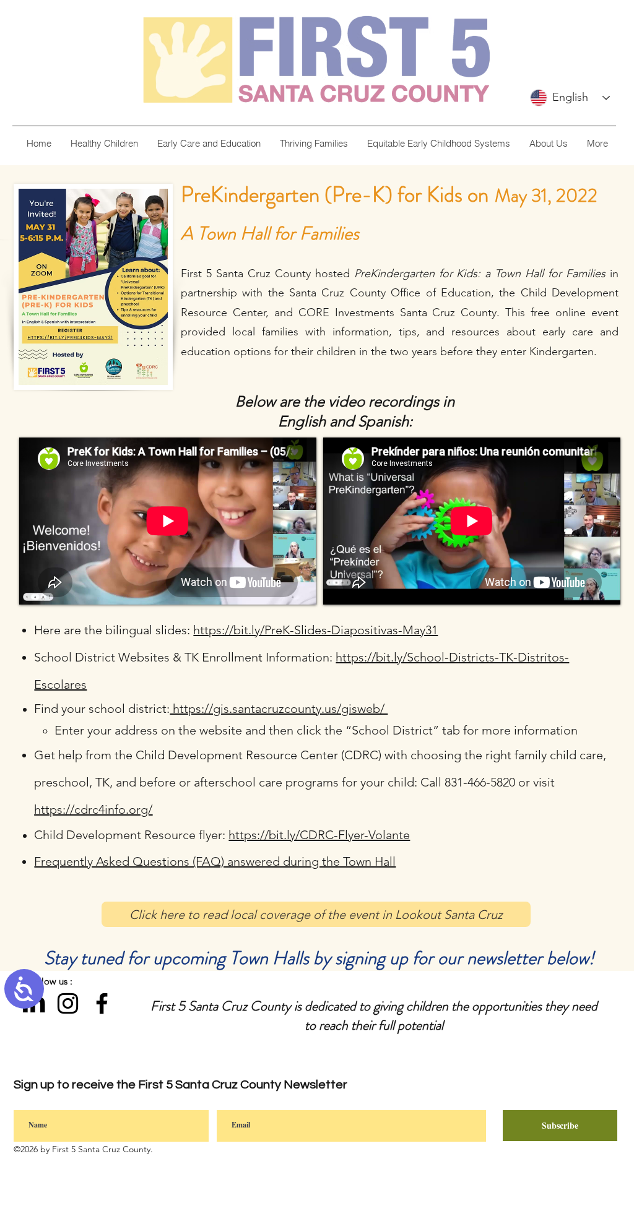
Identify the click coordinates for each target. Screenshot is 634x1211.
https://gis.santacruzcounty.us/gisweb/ (279, 708)
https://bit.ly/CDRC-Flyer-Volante (319, 834)
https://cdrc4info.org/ (93, 809)
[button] (548, 143)
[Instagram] (68, 1003)
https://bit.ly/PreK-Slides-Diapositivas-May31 (315, 630)
